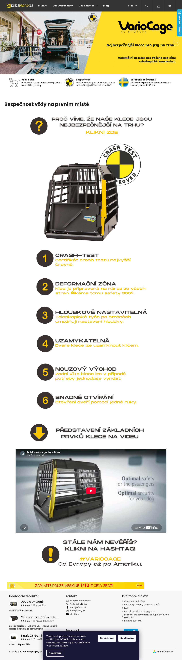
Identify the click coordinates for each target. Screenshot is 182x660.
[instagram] (91, 554)
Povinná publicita (132, 620)
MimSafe (74, 614)
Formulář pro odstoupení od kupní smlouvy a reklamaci (146, 616)
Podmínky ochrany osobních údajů (141, 604)
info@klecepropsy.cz (80, 600)
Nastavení (55, 653)
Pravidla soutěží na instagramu (139, 611)
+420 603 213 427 (78, 604)
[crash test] (91, 126)
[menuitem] (42, 5)
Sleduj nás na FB (78, 607)
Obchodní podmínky (134, 601)
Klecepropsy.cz (77, 610)
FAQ (126, 608)
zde (66, 645)
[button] (13, 42)
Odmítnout (107, 638)
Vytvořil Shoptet (165, 651)
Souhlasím (127, 638)
